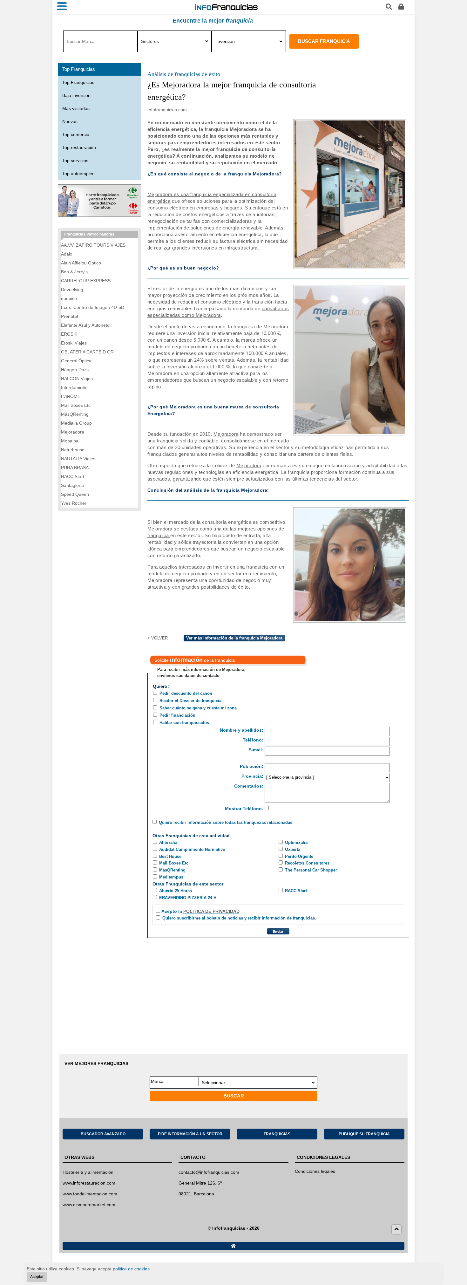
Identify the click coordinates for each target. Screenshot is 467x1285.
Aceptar (37, 1277)
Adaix (66, 253)
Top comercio (75, 134)
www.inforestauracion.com (89, 1183)
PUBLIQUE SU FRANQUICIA (364, 1134)
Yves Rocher (73, 503)
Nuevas (70, 121)
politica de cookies (131, 1268)
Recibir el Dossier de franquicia (190, 700)
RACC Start (296, 890)
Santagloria (72, 485)
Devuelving (72, 289)
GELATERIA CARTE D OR (87, 351)
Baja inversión (76, 95)
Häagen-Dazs (75, 369)
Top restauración (79, 147)
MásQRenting (172, 870)
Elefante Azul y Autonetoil (86, 325)
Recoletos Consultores (307, 863)
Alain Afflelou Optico (81, 262)
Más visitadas (76, 108)
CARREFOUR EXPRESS (86, 280)
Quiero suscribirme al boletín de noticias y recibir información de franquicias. (239, 918)
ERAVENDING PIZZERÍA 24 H (187, 897)
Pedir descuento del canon (185, 693)
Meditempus (171, 877)
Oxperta (292, 849)
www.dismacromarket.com (89, 1204)
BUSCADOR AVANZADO (103, 1134)
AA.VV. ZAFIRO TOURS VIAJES (93, 245)
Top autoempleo (78, 173)
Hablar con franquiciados (184, 722)
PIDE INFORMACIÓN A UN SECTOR (190, 1134)
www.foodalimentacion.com (90, 1193)
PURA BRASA (75, 467)
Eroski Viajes (74, 342)
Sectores (150, 41)
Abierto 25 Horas (175, 890)
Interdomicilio (74, 387)
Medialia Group (76, 423)
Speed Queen (75, 494)
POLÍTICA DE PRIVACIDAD (211, 911)
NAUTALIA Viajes (78, 458)
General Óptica (76, 360)
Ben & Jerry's (74, 271)
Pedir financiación (177, 715)
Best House (170, 856)
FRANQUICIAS (277, 1134)
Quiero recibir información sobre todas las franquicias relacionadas (225, 822)
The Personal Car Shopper (311, 870)
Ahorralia (168, 842)
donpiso (69, 298)
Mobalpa (69, 440)
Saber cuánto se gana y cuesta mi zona (198, 708)
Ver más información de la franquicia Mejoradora (234, 638)
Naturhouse (73, 449)
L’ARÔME (70, 396)
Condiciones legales (315, 1171)
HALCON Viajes (77, 378)
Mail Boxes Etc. (174, 863)
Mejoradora (226, 434)
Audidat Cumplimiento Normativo (192, 849)
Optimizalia (296, 842)
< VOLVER (157, 638)
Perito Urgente (299, 856)
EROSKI (69, 334)
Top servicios (75, 160)
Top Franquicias (78, 82)
